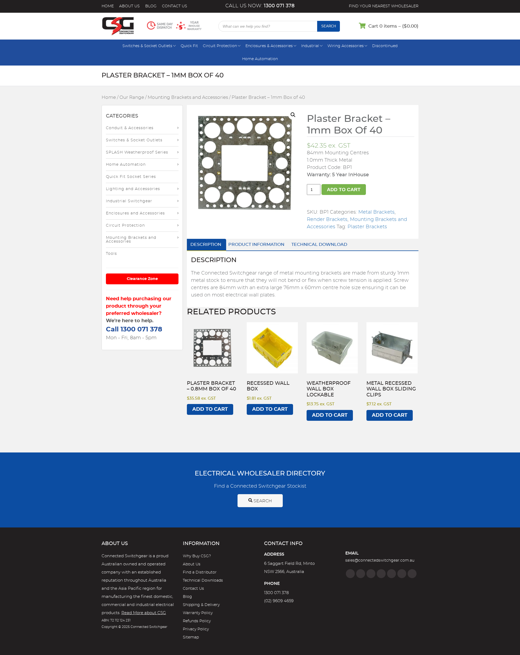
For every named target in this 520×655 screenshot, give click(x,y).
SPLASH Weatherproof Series (137, 152)
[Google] (391, 573)
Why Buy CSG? (197, 556)
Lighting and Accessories (133, 189)
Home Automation (260, 59)
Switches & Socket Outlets (147, 46)
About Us (129, 6)
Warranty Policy (198, 613)
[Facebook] (350, 573)
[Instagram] (360, 573)
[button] (293, 115)
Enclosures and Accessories (135, 213)
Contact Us (174, 6)
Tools (111, 254)
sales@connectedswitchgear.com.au (379, 560)
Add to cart (343, 189)
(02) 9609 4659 (279, 601)
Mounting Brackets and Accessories (188, 97)
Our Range (131, 97)
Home (108, 6)
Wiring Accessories (345, 46)
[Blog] (412, 573)
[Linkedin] (381, 573)
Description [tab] (205, 244)
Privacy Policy (196, 629)
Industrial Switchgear (129, 201)
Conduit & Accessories (130, 128)
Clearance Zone (142, 279)
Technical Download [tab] (319, 244)
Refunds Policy (197, 621)
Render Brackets (327, 219)
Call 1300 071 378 (134, 329)
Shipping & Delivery (201, 605)
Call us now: (260, 6)
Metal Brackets (376, 212)
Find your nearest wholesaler (383, 6)
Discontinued (385, 46)
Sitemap (191, 637)
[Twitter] (370, 573)
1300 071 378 (276, 593)
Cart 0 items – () (393, 26)
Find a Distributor (200, 572)
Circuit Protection (220, 46)
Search (328, 26)
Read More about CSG (143, 613)
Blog (151, 6)
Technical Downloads (203, 580)
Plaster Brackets (367, 226)
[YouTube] (401, 573)
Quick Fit (189, 46)
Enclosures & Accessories (269, 46)
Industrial (310, 46)
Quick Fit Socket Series (131, 177)
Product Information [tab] (256, 244)
